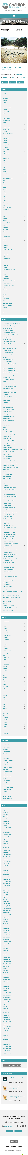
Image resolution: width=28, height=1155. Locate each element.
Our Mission (6, 481)
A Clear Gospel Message (9, 326)
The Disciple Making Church (10, 530)
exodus (5, 668)
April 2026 (5, 819)
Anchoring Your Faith (8, 355)
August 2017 (6, 1028)
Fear (4, 160)
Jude (4, 697)
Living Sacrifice (7, 207)
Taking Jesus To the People (10, 512)
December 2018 (7, 993)
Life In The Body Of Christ (9, 452)
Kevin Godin (6, 782)
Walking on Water (7, 303)
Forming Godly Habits (8, 409)
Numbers (5, 715)
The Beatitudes (7, 283)
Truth (4, 296)
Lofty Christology (7, 456)
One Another (6, 234)
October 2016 (6, 1051)
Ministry (5, 225)
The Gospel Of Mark (8, 545)
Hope (4, 182)
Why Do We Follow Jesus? (10, 608)
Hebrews (5, 677)
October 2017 (6, 1024)
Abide (4, 93)
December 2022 (7, 908)
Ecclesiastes (6, 664)
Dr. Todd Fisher (7, 762)
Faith (4, 151)
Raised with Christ (7, 249)
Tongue (5, 289)
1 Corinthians (6, 624)
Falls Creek (6, 153)
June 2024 (5, 868)
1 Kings (5, 628)
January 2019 (6, 990)
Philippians (5, 720)
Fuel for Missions (7, 411)
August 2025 (6, 836)
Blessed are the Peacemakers (10, 372)
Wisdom (5, 307)
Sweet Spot (6, 510)
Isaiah (4, 682)
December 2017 (7, 1019)
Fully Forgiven (6, 414)
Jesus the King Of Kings (9, 434)
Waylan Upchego (7, 796)
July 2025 (5, 839)
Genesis (5, 675)
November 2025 (7, 830)
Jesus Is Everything (8, 432)
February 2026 (6, 823)
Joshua (5, 695)
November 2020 (7, 964)
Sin (3, 263)
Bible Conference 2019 (9, 368)
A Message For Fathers (9, 341)
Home (7, 1146)
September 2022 (7, 914)
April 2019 (5, 984)
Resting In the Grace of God (10, 496)
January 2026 (6, 825)
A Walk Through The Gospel (10, 348)
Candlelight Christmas (8, 379)
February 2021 (6, 957)
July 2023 (5, 892)
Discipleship (6, 145)
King (4, 198)
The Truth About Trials (8, 565)
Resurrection (7, 127)
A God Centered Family (9, 332)
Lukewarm (5, 214)
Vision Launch (6, 584)
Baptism (5, 109)
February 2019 (6, 988)
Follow (4, 162)
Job (4, 688)
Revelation (5, 726)
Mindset (5, 220)
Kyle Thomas (6, 785)
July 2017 (5, 1030)
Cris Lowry (5, 756)
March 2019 (6, 986)
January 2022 (6, 932)
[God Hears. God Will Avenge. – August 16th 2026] (5, 1089)
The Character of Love (8, 518)
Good (4, 171)
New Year (5, 229)
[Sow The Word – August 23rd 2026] (5, 1080)
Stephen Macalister (8, 787)
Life (4, 205)
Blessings (5, 116)
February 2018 (6, 1015)
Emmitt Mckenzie (7, 765)
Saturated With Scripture (9, 501)
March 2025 (6, 848)
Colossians (6, 657)
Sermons (13, 1146)
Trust (4, 294)
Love (4, 211)
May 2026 (5, 816)
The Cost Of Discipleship (9, 527)
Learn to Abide (6, 445)
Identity (5, 187)
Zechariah (5, 733)
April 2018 (5, 1010)
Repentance (6, 254)
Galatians (5, 673)
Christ (4, 125)
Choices (5, 122)
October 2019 (6, 979)
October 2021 (6, 939)
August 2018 (6, 1001)
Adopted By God (7, 350)
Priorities (5, 245)
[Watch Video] (19, 1082)
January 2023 (6, 906)
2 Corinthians (6, 641)
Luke (4, 704)
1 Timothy (5, 637)
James (4, 684)
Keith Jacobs (6, 780)
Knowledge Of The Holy (9, 443)
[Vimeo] (25, 1126)
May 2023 (5, 897)
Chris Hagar (6, 749)
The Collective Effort (8, 285)
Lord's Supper (6, 458)
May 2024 (5, 870)
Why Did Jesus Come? (8, 605)
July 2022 (5, 919)
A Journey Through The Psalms (11, 335)
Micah (4, 711)
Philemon (5, 717)
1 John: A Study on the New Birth (11, 323)
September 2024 (7, 861)
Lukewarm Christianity (8, 465)
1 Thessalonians (7, 635)
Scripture (5, 260)
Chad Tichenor (6, 747)
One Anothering (7, 476)
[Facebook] (17, 1126)
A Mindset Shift (7, 343)
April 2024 (5, 872)
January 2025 (6, 852)
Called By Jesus (7, 120)
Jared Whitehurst (7, 771)
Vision (4, 301)
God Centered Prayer (8, 416)
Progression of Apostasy (9, 487)
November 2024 (7, 857)
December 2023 (7, 881)
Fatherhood (6, 158)
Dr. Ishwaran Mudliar (8, 760)
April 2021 (5, 952)
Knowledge (6, 203)
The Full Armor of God (8, 536)
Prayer (4, 240)
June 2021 (5, 948)
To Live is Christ (7, 571)
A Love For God (7, 339)
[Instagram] (23, 1126)
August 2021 (6, 944)
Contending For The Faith (9, 392)
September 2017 (7, 1026)
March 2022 (6, 928)
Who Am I (5, 603)
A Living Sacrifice (7, 337)
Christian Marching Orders (9, 386)
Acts (4, 655)
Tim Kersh (5, 794)
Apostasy (5, 102)
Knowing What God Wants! (9, 440)
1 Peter (5, 630)
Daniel (4, 659)
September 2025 (7, 834)
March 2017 (6, 1039)
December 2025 (7, 828)
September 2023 (7, 888)
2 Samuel (5, 648)
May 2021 (5, 950)
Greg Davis (19, 74)
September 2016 (7, 1053)
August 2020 (6, 966)
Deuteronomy (6, 662)
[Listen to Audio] (22, 1082)
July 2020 (5, 968)
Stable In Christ (7, 505)
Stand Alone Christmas (9, 507)
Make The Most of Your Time (10, 467)
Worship (5, 312)
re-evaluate (6, 251)
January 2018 (6, 1017)
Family (4, 156)
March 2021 (6, 955)
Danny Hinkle (6, 758)
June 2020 (5, 970)
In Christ (5, 429)
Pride (4, 483)
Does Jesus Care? (7, 396)
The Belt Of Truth (7, 516)
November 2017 (7, 1022)
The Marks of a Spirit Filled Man (11, 550)
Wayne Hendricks (7, 798)
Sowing (5, 267)
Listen (21, 82)
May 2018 (5, 1008)
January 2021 (6, 959)
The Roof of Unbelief (8, 562)
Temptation (6, 278)
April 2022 (5, 926)
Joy (4, 196)
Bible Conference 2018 (9, 366)
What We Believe (7, 601)
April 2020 (5, 975)
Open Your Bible (7, 478)
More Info (9, 1131)
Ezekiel (5, 670)
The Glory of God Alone (9, 539)
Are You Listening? (8, 359)
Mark (4, 216)
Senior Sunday (7, 223)
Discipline (5, 147)
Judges (5, 699)
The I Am (5, 547)
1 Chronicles (6, 621)
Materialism (6, 218)
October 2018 (6, 997)
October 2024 (6, 859)
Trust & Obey (6, 574)
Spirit (4, 274)
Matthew (5, 708)
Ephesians (5, 666)
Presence (5, 243)
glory (9, 1065)
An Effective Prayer (8, 352)
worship (19, 1065)
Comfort (5, 136)
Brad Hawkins (6, 745)
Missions (5, 227)
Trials (4, 292)
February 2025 (6, 850)
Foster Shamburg (7, 767)
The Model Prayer (7, 552)
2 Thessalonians (7, 650)
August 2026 (6, 810)
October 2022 (6, 912)
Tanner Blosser (7, 789)
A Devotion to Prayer (8, 328)
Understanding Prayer (8, 580)
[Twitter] (20, 1126)
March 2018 (6, 1013)
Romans (5, 498)
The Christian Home (8, 521)
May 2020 (5, 972)
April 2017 (5, 1037)
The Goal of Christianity (9, 541)
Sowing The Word (7, 503)
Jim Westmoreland (7, 776)
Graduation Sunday (8, 423)
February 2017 (6, 1042)
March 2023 (6, 901)
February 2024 (6, 877)
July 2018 (5, 1004)
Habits (4, 180)
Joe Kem (5, 778)
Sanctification (6, 258)
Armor (4, 105)
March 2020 (6, 977)
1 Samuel (5, 633)
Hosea (4, 679)
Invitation (5, 189)
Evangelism (6, 149)
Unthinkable (6, 298)
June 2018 (5, 1006)
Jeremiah (5, 686)
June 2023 (5, 894)
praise (13, 1065)
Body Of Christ (6, 118)
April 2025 (5, 845)
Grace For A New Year (8, 420)
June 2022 (5, 921)
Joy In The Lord (7, 438)
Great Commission (7, 178)
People (4, 238)
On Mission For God (8, 474)
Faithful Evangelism (8, 402)
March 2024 (6, 874)
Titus (4, 731)
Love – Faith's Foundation (9, 460)
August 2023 (6, 890)
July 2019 (5, 981)
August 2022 (6, 917)
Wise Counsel (6, 309)
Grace (4, 176)
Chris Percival (6, 751)
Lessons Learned (7, 447)
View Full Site (14, 1141)
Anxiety (5, 100)
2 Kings (5, 644)
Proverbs (5, 722)
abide (5, 1065)
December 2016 (7, 1046)
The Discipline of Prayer (9, 532)
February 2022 (6, 930)
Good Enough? (6, 418)
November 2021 (7, 937)
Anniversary (6, 98)
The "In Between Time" (8, 281)
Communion (6, 138)
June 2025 (5, 841)
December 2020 (7, 961)
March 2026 (6, 821)
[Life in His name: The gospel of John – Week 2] (14, 62)
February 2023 (6, 903)
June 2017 (5, 1033)
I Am (4, 185)
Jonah (4, 194)
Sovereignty (6, 265)
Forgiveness (6, 165)
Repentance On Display (9, 494)
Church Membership (8, 133)
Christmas (5, 131)
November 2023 (7, 883)
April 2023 (5, 899)
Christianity (6, 129)
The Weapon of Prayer (8, 567)
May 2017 (5, 1035)
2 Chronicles (6, 639)
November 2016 (7, 1048)
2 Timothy (5, 653)
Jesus (4, 191)
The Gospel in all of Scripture (10, 543)
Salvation (5, 256)
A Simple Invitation (7, 346)
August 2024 (6, 863)
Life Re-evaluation (7, 454)
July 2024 (5, 865)
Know (4, 200)
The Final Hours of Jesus (9, 534)
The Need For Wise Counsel (10, 554)
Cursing (5, 142)
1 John (4, 626)
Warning (5, 589)
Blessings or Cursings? (9, 375)
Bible (4, 113)
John (13, 77)
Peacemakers (6, 236)
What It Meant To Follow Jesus (11, 595)
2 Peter (5, 646)
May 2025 (5, 843)
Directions (18, 1131)
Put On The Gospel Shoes (9, 489)
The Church (6, 523)
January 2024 (6, 879)
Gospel (5, 77)
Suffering (5, 276)
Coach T (5, 753)
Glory (4, 169)
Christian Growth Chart (9, 384)
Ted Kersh (5, 791)
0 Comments (22, 77)
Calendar (20, 1146)
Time (4, 287)
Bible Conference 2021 (9, 370)
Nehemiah (5, 713)
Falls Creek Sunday (8, 407)
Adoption (5, 96)
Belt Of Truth (6, 111)
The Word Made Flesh (8, 569)
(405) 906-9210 (8, 1126)
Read (5, 82)
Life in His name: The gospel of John (12, 449)
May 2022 (5, 923)
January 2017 (6, 1044)
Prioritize (5, 485)
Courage (5, 140)
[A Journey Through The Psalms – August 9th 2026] (5, 1098)
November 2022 (7, 910)
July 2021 (5, 946)
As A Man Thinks (7, 107)
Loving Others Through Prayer (10, 463)
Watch (13, 82)
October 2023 (6, 886)
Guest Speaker (6, 425)
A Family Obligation (8, 330)
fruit (4, 167)
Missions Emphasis (8, 472)
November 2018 (7, 995)
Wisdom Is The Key (8, 610)
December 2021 (7, 935)
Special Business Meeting (9, 269)
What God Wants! (7, 305)
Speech (5, 272)
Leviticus (5, 702)
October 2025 (6, 832)
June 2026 (5, 814)
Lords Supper (6, 209)
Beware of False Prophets (9, 364)
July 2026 (5, 812)
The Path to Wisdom (8, 556)
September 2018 (7, 999)
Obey (4, 231)
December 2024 (7, 854)
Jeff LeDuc (6, 774)
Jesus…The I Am (7, 436)
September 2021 (7, 941)
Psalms (5, 247)
